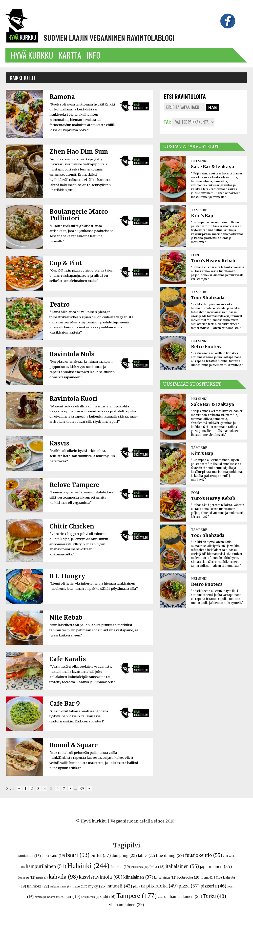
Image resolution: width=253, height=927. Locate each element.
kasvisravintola (100, 877)
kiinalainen (138, 877)
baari (77, 855)
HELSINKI (199, 161)
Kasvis (59, 443)
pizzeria (213, 885)
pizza (189, 886)
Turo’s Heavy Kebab (213, 260)
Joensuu (26, 877)
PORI (195, 255)
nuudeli (119, 885)
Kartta (70, 55)
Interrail (120, 866)
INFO (94, 55)
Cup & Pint (65, 263)
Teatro (59, 304)
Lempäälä (211, 877)
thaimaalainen (185, 896)
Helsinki (88, 865)
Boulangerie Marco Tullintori (78, 215)
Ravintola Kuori (73, 398)
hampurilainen (46, 866)
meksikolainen (60, 886)
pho (139, 886)
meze (79, 886)
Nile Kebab (66, 617)
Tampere (136, 895)
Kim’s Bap (202, 215)
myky (97, 886)
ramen (40, 897)
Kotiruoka (188, 877)
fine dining (170, 855)
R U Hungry (67, 576)
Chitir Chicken (71, 526)
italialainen (182, 866)
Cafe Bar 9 (64, 703)
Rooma (53, 897)
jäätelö (42, 877)
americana (53, 855)
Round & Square (73, 745)
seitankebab (90, 897)
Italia (157, 866)
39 (82, 788)
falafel (146, 855)
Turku (214, 896)
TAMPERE (199, 210)
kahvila (63, 876)
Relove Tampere (74, 485)
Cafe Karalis (67, 659)
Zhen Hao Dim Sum (78, 151)
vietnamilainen (126, 904)
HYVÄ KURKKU (32, 55)
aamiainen (29, 856)
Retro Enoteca (207, 346)
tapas (163, 897)
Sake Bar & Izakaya (212, 166)
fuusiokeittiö (203, 855)
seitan (70, 896)
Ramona (62, 97)
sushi (107, 897)
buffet (100, 855)
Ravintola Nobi (72, 354)
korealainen (165, 877)
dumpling (124, 855)
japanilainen (216, 866)
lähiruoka (38, 886)
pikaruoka (162, 885)
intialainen (139, 867)
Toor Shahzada (207, 297)
